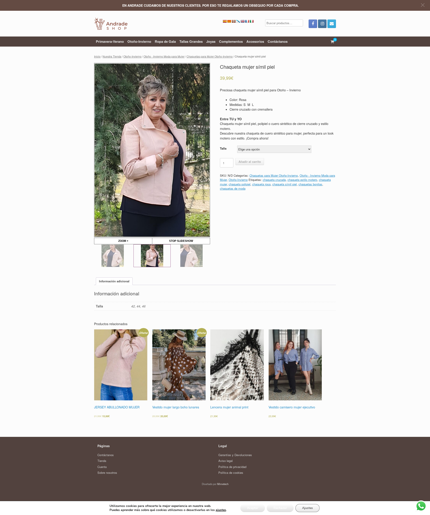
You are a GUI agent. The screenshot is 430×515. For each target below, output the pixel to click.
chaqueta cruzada (274, 180)
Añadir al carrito (250, 161)
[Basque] (234, 21)
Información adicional (114, 281)
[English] (243, 21)
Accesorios (255, 41)
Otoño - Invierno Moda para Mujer (164, 56)
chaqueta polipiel (239, 184)
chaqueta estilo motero (302, 180)
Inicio (97, 56)
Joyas (210, 41)
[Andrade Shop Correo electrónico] (331, 23)
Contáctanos (278, 41)
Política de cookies (230, 472)
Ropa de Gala (165, 41)
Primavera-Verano (110, 41)
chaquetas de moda (232, 188)
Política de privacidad (232, 467)
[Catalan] (229, 21)
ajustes (221, 510)
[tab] (114, 281)
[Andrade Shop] (110, 23)
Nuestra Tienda (112, 56)
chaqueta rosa (261, 184)
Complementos (231, 41)
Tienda (101, 461)
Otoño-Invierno (139, 41)
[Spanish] (225, 21)
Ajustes (307, 508)
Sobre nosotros (107, 472)
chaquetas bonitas (310, 184)
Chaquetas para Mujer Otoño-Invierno (210, 56)
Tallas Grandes (191, 41)
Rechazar (280, 508)
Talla (223, 148)
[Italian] (251, 21)
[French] (247, 21)
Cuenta (102, 467)
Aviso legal (225, 461)
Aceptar (252, 508)
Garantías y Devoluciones (235, 455)
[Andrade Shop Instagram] (322, 23)
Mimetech (222, 484)
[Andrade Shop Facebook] (313, 23)
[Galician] (238, 21)
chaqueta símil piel (284, 184)
